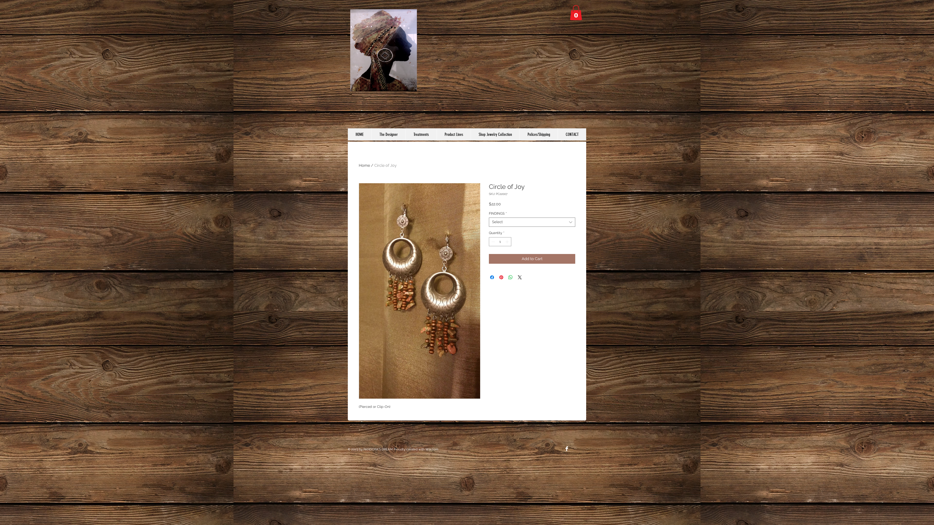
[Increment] (507, 241)
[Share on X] (520, 277)
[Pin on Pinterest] (501, 277)
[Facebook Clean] (566, 448)
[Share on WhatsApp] (510, 277)
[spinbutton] (500, 241)
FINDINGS (498, 213)
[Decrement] (493, 241)
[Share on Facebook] (492, 277)
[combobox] (532, 222)
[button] (576, 12)
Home (364, 165)
